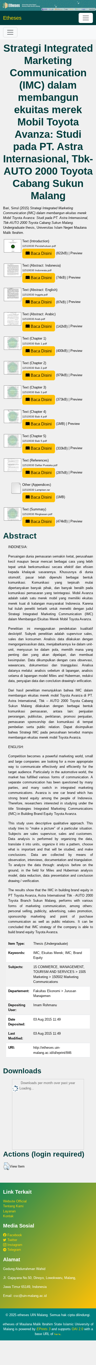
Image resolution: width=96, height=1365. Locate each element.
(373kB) (49, 399)
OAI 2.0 (77, 1329)
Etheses (12, 18)
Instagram (14, 1245)
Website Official (15, 1201)
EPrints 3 (43, 1329)
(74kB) (48, 277)
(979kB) (49, 375)
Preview (76, 253)
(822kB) (49, 253)
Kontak (8, 1216)
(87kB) (48, 302)
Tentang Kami (13, 1206)
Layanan (9, 1211)
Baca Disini (41, 253)
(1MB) (48, 424)
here (57, 1334)
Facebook (14, 1235)
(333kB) (49, 448)
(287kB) (49, 473)
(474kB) (49, 521)
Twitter (11, 1240)
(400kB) (49, 351)
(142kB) (49, 326)
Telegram (13, 1250)
